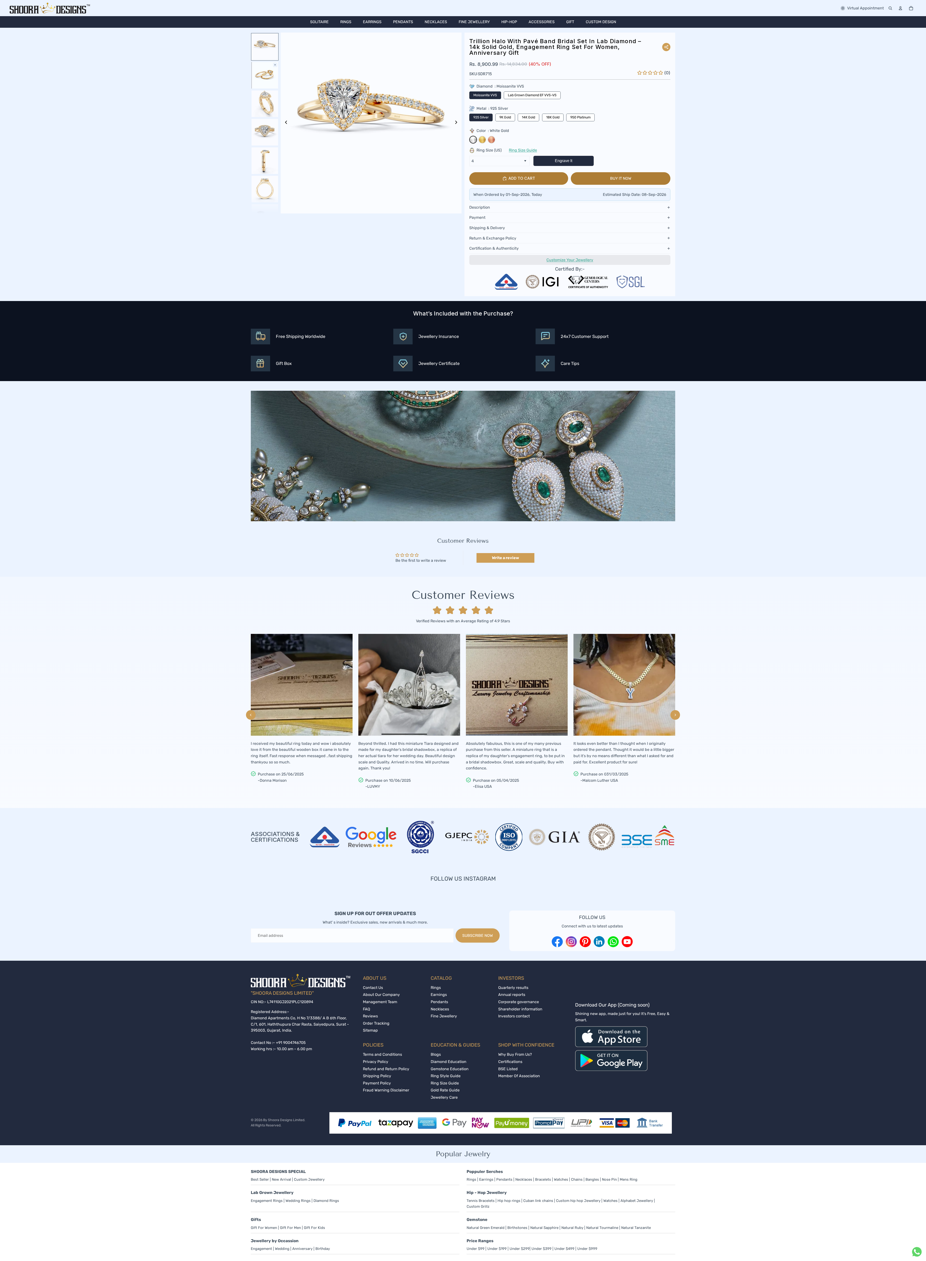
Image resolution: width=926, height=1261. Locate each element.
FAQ (366, 1009)
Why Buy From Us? (515, 1054)
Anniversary (302, 1249)
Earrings (486, 1179)
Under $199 (497, 1249)
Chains (577, 1179)
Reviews (370, 1016)
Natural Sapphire (544, 1228)
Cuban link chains (538, 1201)
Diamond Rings (326, 1201)
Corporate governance (518, 1002)
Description (479, 207)
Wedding (282, 1249)
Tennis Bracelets (481, 1201)
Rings (436, 987)
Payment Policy (377, 1083)
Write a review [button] (505, 557)
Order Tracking (376, 1023)
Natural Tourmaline (602, 1228)
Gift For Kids (314, 1228)
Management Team (380, 1002)
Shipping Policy (377, 1076)
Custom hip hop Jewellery (578, 1201)
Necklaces (440, 1009)
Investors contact (514, 1016)
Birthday (322, 1249)
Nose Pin (609, 1179)
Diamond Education (448, 1061)
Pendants (439, 1002)
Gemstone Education (450, 1069)
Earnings (439, 994)
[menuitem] (319, 22)
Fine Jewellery (444, 1016)
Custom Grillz (478, 1206)
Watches (561, 1179)
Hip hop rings (508, 1201)
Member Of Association (519, 1076)
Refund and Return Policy (386, 1069)
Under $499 (564, 1249)
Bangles (592, 1179)
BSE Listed (508, 1069)
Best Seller (260, 1179)
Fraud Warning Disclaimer (386, 1090)
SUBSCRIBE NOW (477, 935)
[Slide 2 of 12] (265, 75)
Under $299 (520, 1249)
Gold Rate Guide (445, 1090)
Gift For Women (264, 1228)
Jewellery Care (444, 1097)
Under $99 (475, 1249)
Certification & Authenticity (494, 248)
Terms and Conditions (382, 1054)
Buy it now (620, 178)
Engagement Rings (267, 1201)
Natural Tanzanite (636, 1228)
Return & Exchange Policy (492, 238)
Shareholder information (520, 1009)
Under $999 (587, 1249)
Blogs (436, 1054)
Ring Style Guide (446, 1076)
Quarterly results (513, 987)
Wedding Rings (298, 1201)
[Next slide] (458, 123)
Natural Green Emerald (485, 1228)
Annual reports (511, 994)
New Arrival (282, 1179)
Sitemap (370, 1030)
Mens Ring (628, 1179)
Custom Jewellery (309, 1179)
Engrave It (563, 161)
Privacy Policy (375, 1061)
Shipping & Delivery (487, 228)
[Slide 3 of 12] (265, 103)
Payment (477, 217)
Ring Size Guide (523, 150)
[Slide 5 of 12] (265, 160)
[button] (650, 72)
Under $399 (541, 1249)
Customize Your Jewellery (569, 260)
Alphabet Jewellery (636, 1201)
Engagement (261, 1249)
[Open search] (890, 8)
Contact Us (373, 987)
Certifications (510, 1061)
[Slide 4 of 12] (265, 132)
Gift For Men (290, 1228)
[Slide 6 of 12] (265, 189)
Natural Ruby (572, 1228)
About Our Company (381, 994)
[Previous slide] (285, 123)
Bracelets (543, 1179)
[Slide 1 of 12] (265, 47)
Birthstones (517, 1228)
